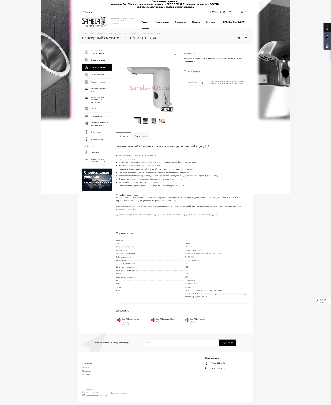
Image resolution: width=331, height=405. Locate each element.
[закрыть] (329, 300)
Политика (86, 374)
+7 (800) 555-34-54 (217, 12)
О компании (87, 363)
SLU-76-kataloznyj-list (165, 319)
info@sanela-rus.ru (217, 368)
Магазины (86, 371)
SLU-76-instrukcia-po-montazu (130, 320)
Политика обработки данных (323, 301)
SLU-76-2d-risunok (197, 319)
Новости (85, 367)
